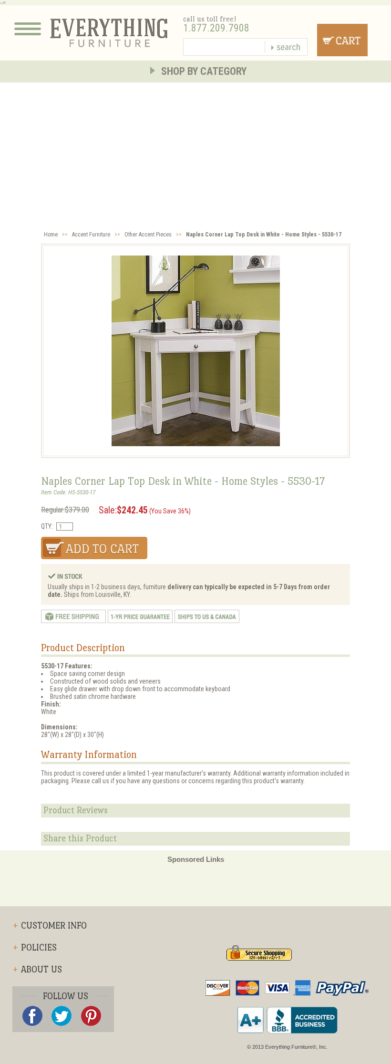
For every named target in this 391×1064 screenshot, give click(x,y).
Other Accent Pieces (148, 234)
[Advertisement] (195, 154)
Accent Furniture (91, 234)
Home (51, 234)
